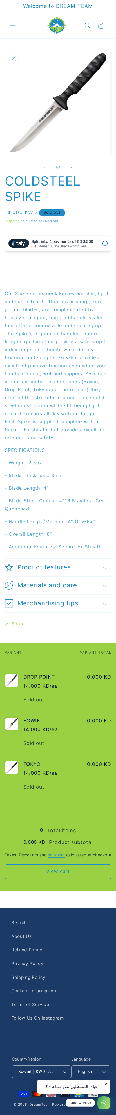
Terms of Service (30, 1004)
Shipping (12, 221)
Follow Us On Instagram (37, 1018)
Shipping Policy (28, 977)
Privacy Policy (27, 963)
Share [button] (18, 623)
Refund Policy (27, 949)
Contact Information (33, 990)
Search (19, 922)
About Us (21, 936)
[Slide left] (45, 167)
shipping (56, 854)
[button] (12, 25)
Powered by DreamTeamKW (77, 1104)
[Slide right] (71, 167)
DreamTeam (40, 1104)
